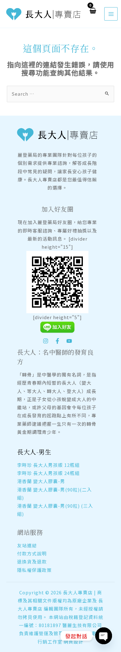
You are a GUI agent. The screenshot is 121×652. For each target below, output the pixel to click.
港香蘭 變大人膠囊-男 (41, 481)
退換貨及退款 (32, 561)
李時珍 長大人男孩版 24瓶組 (48, 473)
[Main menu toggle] (110, 13)
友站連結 (27, 545)
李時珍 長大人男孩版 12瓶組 (48, 465)
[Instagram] (45, 341)
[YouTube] (69, 341)
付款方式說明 (32, 553)
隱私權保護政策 (34, 570)
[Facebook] (57, 341)
